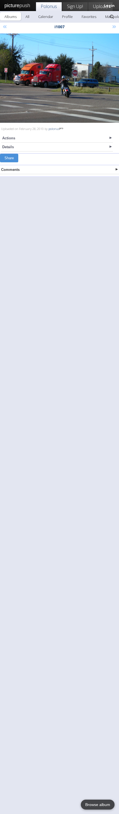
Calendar (45, 16)
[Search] (111, 16)
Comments (10, 170)
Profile (67, 16)
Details (8, 147)
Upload (100, 6)
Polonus (49, 6)
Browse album (97, 804)
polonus (53, 129)
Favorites (89, 16)
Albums (10, 16)
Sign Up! (75, 6)
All (27, 16)
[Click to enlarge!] (59, 78)
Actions (8, 138)
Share (9, 158)
